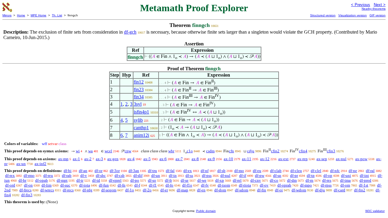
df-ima (345, 180)
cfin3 (331, 151)
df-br (22, 180)
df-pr (294, 175)
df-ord (10, 185)
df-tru (152, 170)
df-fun (104, 185)
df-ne (353, 170)
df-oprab (284, 185)
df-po (134, 180)
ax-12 (264, 159)
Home (21, 15)
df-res (326, 180)
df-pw (259, 175)
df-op (327, 175)
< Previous (360, 4)
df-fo (169, 185)
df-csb (120, 175)
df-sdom (241, 190)
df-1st (363, 185)
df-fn (121, 185)
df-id (96, 180)
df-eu (257, 170)
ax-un (21, 163)
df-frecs (25, 190)
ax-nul (341, 159)
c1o (190, 151)
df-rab (67, 175)
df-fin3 (26, 195)
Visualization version (352, 15)
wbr (171, 151)
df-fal (170, 170)
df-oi (279, 190)
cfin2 (275, 151)
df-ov (264, 185)
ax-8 (195, 159)
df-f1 (153, 185)
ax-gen (113, 159)
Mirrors (7, 15)
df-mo (239, 170)
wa (90, 151)
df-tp (311, 175)
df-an (83, 170)
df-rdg (87, 190)
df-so (152, 180)
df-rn (309, 180)
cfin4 (303, 151)
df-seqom (108, 190)
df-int (364, 175)
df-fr (168, 180)
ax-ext (283, 159)
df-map (182, 190)
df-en (201, 190)
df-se (185, 180)
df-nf (205, 170)
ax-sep (321, 159)
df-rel (237, 180)
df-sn (277, 175)
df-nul (225, 175)
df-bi (68, 170)
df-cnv (255, 180)
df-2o (147, 190)
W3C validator (375, 211)
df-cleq (296, 170)
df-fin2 (359, 190)
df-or (98, 170)
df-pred (365, 180)
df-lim (47, 185)
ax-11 (246, 159)
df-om (345, 185)
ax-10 (228, 159)
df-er (164, 190)
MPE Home (38, 15)
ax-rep (302, 159)
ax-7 (179, 159)
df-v (83, 175)
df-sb (221, 170)
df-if (242, 175)
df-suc (65, 185)
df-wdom (299, 190)
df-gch (130, 32)
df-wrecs (47, 190)
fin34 (139, 96)
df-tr (79, 180)
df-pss (207, 175)
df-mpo (306, 185)
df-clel (316, 170)
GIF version (378, 15)
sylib (138, 120)
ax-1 (76, 159)
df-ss (189, 175)
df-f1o (187, 185)
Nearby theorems (374, 8)
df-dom (220, 190)
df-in (173, 175)
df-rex (10, 175)
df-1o (129, 190)
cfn (231, 151)
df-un (155, 175)
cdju (250, 151)
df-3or (115, 170)
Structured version (323, 15)
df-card (339, 190)
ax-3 (99, 159)
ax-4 (131, 159)
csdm (210, 151)
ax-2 (88, 159)
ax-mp (63, 159)
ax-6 (163, 159)
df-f (137, 185)
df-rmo (29, 175)
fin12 (139, 81)
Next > (380, 4)
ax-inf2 (40, 163)
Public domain (206, 211)
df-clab (276, 170)
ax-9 (211, 159)
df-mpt (62, 180)
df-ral (370, 170)
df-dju (320, 190)
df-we (201, 180)
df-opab (41, 180)
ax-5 (147, 159)
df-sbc (101, 175)
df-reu (48, 175)
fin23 (139, 89)
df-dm (292, 180)
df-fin (261, 190)
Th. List (57, 15)
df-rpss (326, 185)
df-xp (219, 180)
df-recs (68, 190)
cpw (128, 151)
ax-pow (361, 159)
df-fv (205, 185)
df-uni (346, 175)
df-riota (245, 185)
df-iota (84, 185)
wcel (108, 151)
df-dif (137, 175)
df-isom (224, 185)
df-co (274, 180)
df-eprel (115, 180)
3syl (138, 104)
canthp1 (141, 127)
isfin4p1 (141, 111)
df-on (28, 185)
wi (78, 151)
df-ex (187, 170)
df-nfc (335, 170)
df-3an (134, 170)
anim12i (141, 135)
